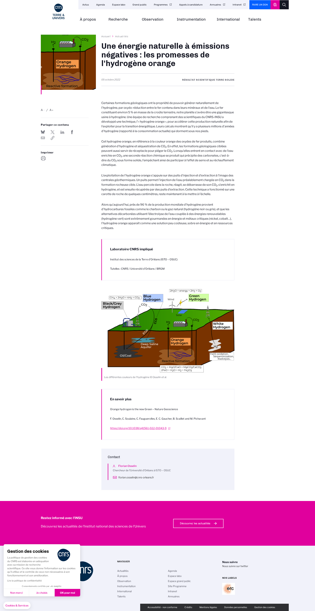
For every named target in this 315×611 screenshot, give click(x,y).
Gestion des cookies (264, 607)
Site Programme (177, 586)
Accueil (106, 36)
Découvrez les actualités (195, 523)
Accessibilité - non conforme (162, 607)
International (228, 19)
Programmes (161, 4)
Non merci (16, 592)
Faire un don (260, 4)
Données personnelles (235, 607)
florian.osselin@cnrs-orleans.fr (136, 477)
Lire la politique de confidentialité (24, 580)
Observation (152, 19)
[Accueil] (58, 11)
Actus (85, 4)
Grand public (140, 4)
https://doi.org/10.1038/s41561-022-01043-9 (138, 428)
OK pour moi (67, 592)
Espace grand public (179, 581)
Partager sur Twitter (52, 132)
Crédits (188, 607)
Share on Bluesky (43, 132)
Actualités (121, 36)
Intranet (237, 4)
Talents (254, 19)
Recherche (118, 19)
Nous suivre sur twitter (235, 566)
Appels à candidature (191, 4)
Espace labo (118, 4)
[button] (17, 605)
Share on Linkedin (62, 132)
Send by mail (43, 138)
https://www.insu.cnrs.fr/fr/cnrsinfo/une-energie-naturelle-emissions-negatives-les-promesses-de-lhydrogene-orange (52, 138)
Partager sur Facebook (72, 132)
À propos (88, 19)
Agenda (100, 4)
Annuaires (215, 4)
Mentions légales (208, 607)
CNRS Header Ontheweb (275, 4)
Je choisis (41, 592)
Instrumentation (191, 19)
